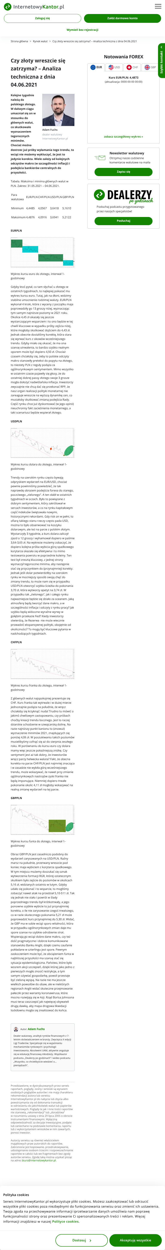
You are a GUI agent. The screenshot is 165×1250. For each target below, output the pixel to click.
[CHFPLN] (43, 664)
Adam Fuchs (36, 1029)
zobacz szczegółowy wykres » (123, 136)
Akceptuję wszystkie (135, 1240)
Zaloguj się (42, 18)
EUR (99, 67)
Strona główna (19, 41)
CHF (135, 67)
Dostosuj (79, 1240)
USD (117, 67)
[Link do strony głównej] (34, 7)
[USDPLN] (43, 443)
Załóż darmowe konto (122, 18)
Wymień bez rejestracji (82, 30)
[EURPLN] (43, 252)
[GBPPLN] (43, 820)
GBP (153, 67)
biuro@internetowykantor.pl (39, 1160)
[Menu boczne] (158, 6)
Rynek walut (40, 41)
